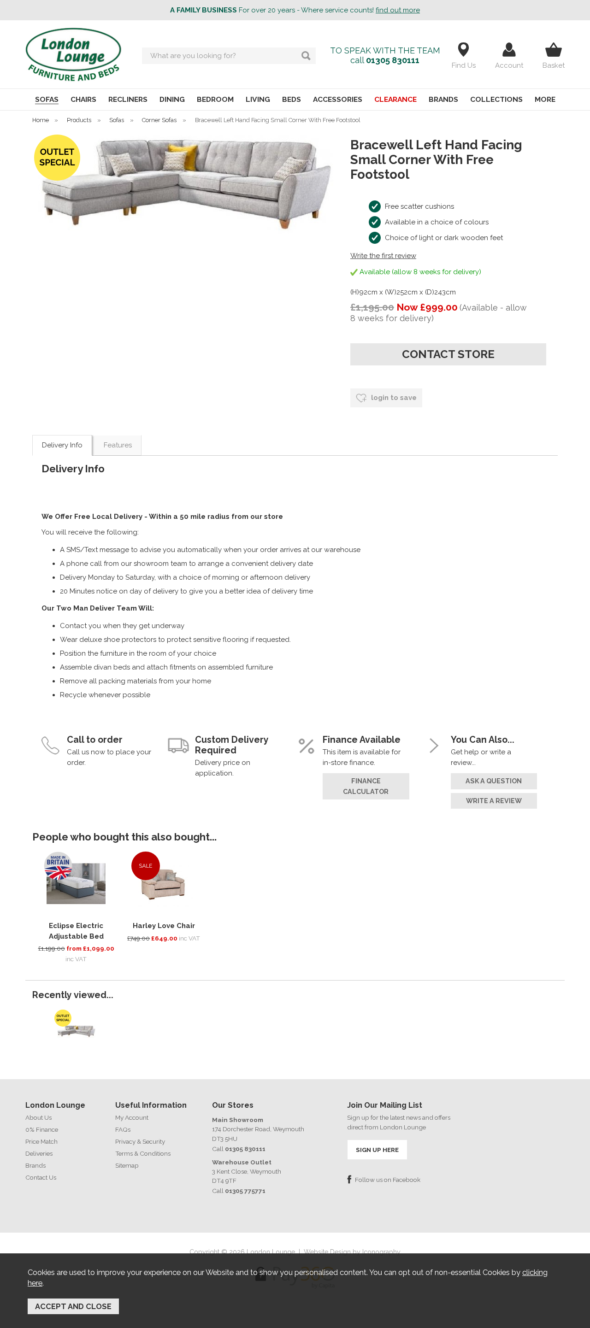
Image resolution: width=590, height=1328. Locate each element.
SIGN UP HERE (377, 1149)
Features (118, 445)
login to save (393, 398)
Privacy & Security (140, 1141)
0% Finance (41, 1129)
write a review (494, 801)
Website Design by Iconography (352, 1252)
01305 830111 (392, 60)
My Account (131, 1117)
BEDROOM (215, 99)
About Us (38, 1117)
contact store (448, 354)
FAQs (122, 1129)
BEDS (291, 99)
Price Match (41, 1141)
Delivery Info (62, 445)
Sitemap (127, 1165)
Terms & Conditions (143, 1153)
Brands (35, 1165)
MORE (545, 99)
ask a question (494, 781)
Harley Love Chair (164, 926)
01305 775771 (245, 1190)
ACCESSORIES (337, 99)
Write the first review (383, 256)
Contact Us (40, 1177)
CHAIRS (83, 99)
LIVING (258, 99)
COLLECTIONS (496, 99)
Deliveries (39, 1153)
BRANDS (443, 99)
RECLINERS (128, 99)
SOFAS (47, 99)
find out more (398, 10)
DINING (172, 99)
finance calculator (366, 786)
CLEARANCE (395, 99)
